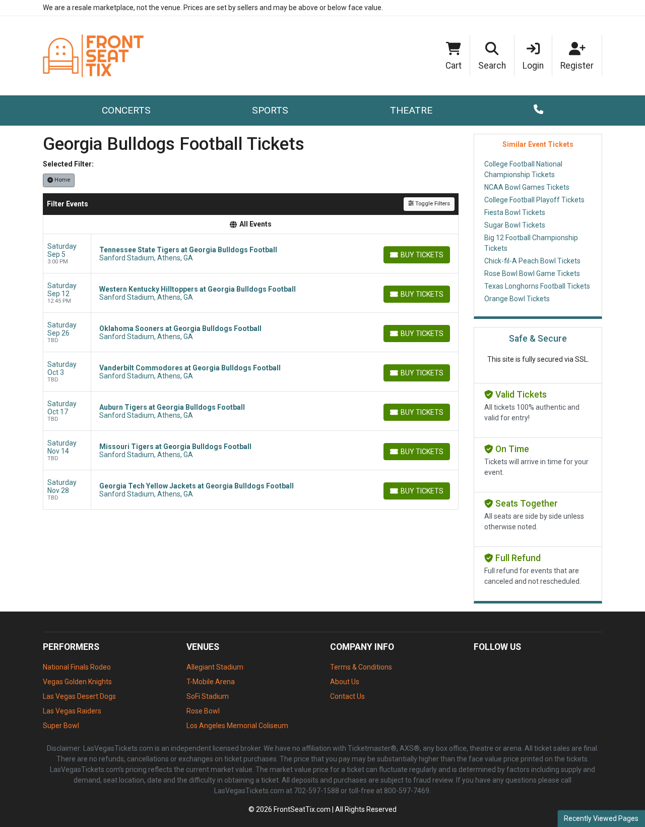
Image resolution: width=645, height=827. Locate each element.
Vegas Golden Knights (77, 682)
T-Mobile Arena (210, 682)
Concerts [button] (126, 110)
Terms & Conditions (361, 667)
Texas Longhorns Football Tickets (537, 286)
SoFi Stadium (207, 696)
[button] (492, 55)
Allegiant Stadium (214, 667)
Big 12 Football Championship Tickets (531, 243)
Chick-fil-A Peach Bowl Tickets (532, 261)
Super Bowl (61, 726)
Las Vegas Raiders (72, 711)
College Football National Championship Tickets (523, 169)
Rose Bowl (203, 711)
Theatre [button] (411, 110)
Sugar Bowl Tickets (514, 225)
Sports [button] (270, 110)
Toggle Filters (432, 203)
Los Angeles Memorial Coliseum (237, 726)
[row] (251, 253)
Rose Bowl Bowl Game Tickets (532, 273)
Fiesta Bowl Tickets (514, 212)
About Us (344, 682)
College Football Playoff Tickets (534, 200)
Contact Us (347, 696)
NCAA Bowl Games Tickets (526, 187)
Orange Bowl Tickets (517, 299)
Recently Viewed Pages (601, 818)
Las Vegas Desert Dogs (79, 696)
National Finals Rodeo (77, 667)
